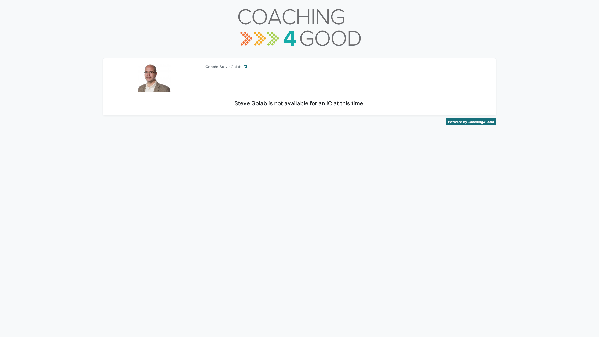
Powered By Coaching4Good (471, 122)
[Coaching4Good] (299, 27)
